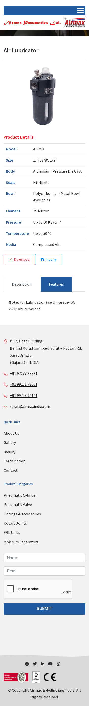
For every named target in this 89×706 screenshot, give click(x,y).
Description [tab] (22, 284)
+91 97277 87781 (23, 373)
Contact (11, 470)
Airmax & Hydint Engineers (52, 690)
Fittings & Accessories (22, 513)
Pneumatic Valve (18, 504)
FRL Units (12, 532)
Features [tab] (56, 284)
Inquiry (51, 259)
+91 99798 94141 (23, 395)
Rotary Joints (15, 523)
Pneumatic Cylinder (20, 495)
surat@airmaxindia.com (30, 406)
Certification (14, 460)
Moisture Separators (21, 541)
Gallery (10, 442)
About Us (11, 433)
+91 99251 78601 (23, 384)
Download (22, 259)
